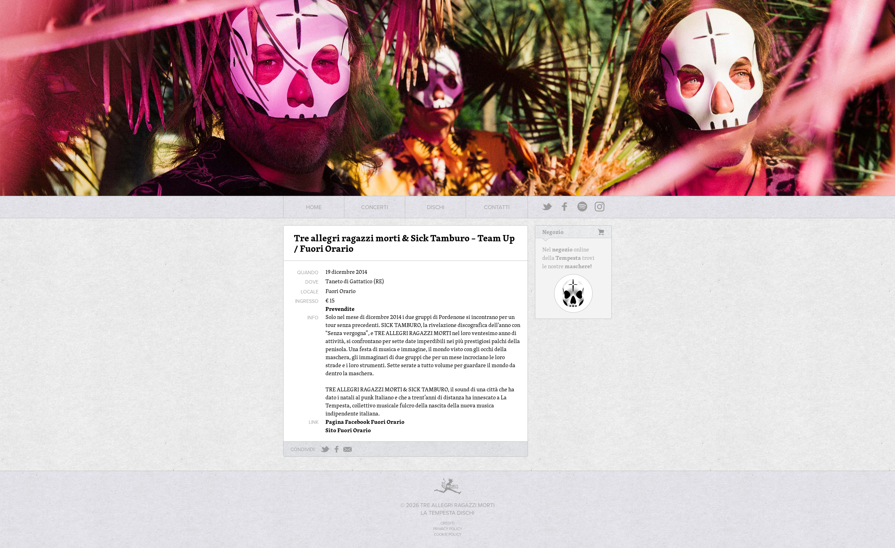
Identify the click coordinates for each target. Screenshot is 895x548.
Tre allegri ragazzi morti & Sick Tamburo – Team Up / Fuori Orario (404, 243)
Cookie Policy (447, 534)
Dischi (435, 207)
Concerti (374, 207)
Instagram (599, 206)
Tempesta (568, 258)
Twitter (547, 206)
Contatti (497, 207)
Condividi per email (347, 449)
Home (314, 207)
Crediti (447, 523)
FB (336, 449)
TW (325, 449)
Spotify (582, 206)
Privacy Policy (447, 529)
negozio (562, 249)
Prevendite (340, 309)
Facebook (564, 206)
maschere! (578, 266)
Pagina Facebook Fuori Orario (364, 422)
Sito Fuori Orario (348, 430)
